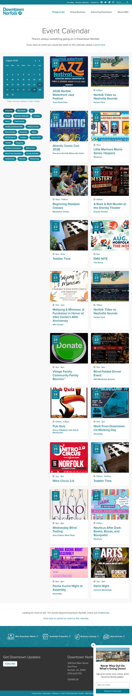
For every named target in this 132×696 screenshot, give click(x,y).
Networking (34, 159)
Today (9, 101)
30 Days (37, 101)
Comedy (37, 116)
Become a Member (82, 2)
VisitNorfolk (103, 612)
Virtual (7, 116)
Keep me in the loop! (112, 691)
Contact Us (94, 2)
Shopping (19, 143)
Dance (7, 121)
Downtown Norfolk (77, 693)
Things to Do (58, 12)
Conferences (9, 159)
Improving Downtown (101, 12)
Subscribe (10, 663)
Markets (22, 159)
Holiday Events (33, 126)
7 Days (30, 101)
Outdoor (23, 137)
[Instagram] (113, 2)
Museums (23, 132)
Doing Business (77, 12)
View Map (70, 2)
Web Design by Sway (92, 693)
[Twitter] (105, 2)
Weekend (24, 101)
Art (32, 110)
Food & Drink (19, 121)
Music (34, 132)
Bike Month (21, 110)
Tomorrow (16, 101)
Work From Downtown (13, 153)
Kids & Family (10, 132)
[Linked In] (109, 2)
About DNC (123, 12)
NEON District (10, 137)
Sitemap (55, 693)
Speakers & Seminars (13, 148)
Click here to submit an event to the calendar (65, 618)
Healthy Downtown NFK (14, 126)
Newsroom (47, 693)
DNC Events (30, 148)
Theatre (8, 143)
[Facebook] (101, 2)
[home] (13, 12)
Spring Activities (32, 153)
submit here (99, 44)
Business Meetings (22, 116)
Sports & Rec (36, 137)
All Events (9, 110)
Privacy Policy (37, 693)
